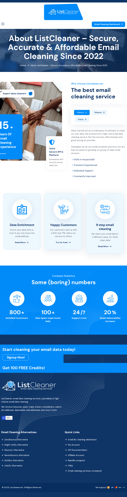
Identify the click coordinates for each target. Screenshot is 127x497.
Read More (20, 242)
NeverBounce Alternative (16, 455)
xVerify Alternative (13, 465)
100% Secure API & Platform (56, 152)
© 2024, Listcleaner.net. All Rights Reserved (21, 487)
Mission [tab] (98, 112)
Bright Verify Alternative (16, 444)
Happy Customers (63, 225)
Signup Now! (16, 357)
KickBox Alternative (13, 460)
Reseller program (76, 460)
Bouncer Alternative (14, 450)
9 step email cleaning (105, 227)
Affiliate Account (76, 455)
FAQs (70, 465)
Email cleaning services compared (85, 470)
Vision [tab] (81, 119)
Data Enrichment (22, 225)
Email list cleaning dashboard (82, 439)
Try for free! (62, 242)
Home (23, 65)
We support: (101, 487)
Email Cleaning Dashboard (107, 24)
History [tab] (80, 112)
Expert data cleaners (14, 93)
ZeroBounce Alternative (16, 439)
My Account (74, 444)
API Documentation (77, 450)
